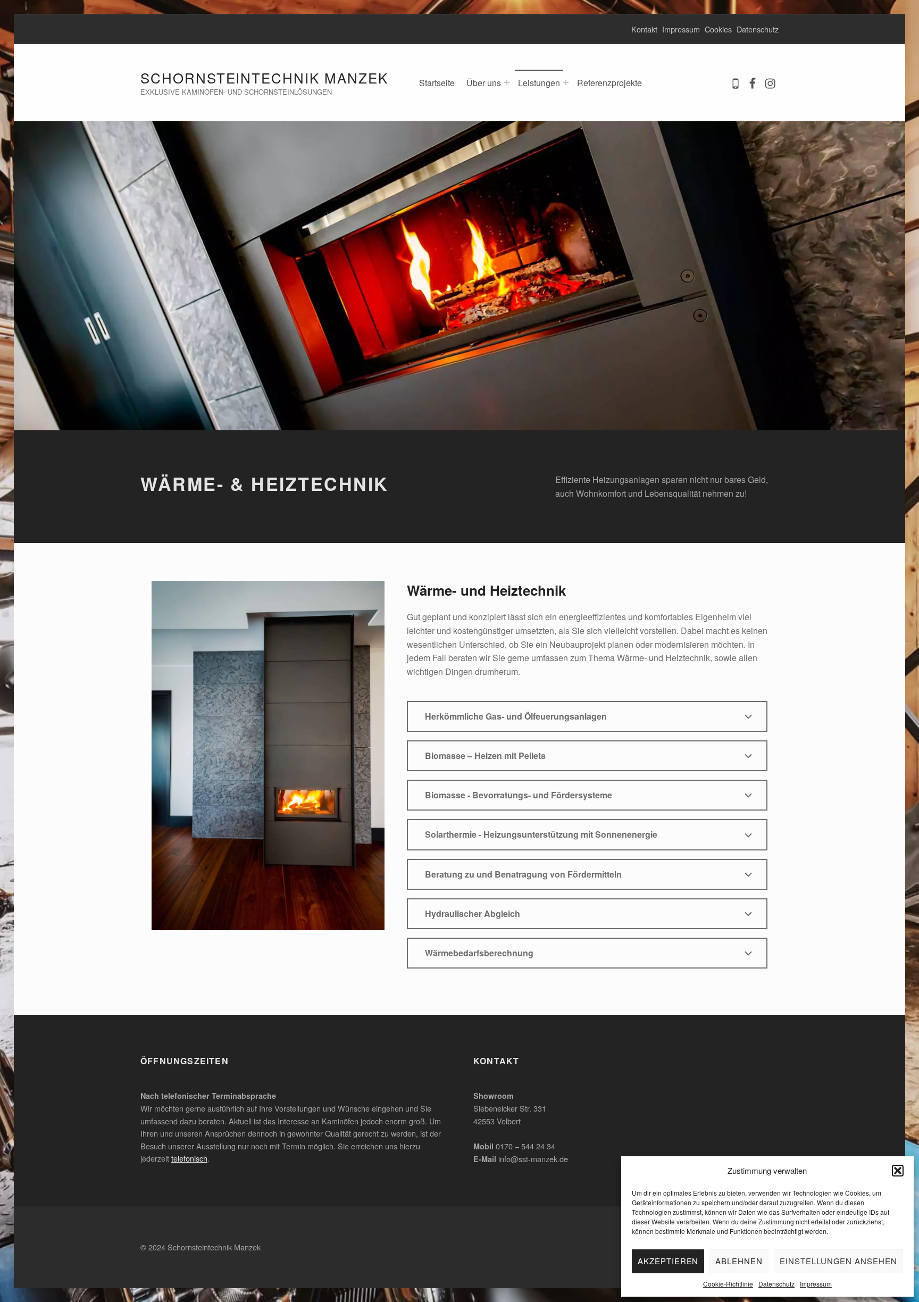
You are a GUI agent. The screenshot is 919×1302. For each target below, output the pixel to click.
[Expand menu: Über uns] (506, 82)
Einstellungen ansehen (838, 1260)
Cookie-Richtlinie (728, 1283)
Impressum (816, 1283)
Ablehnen (739, 1260)
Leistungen (539, 83)
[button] (897, 1170)
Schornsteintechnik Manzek (264, 77)
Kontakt (644, 29)
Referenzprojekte (609, 83)
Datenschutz (776, 1283)
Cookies (718, 29)
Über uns (483, 83)
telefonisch (189, 1158)
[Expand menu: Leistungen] (566, 82)
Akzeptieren (668, 1260)
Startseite (437, 83)
